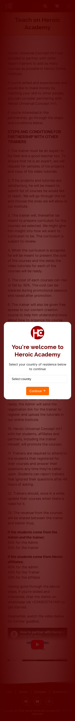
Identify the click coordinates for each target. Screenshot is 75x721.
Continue (36, 391)
